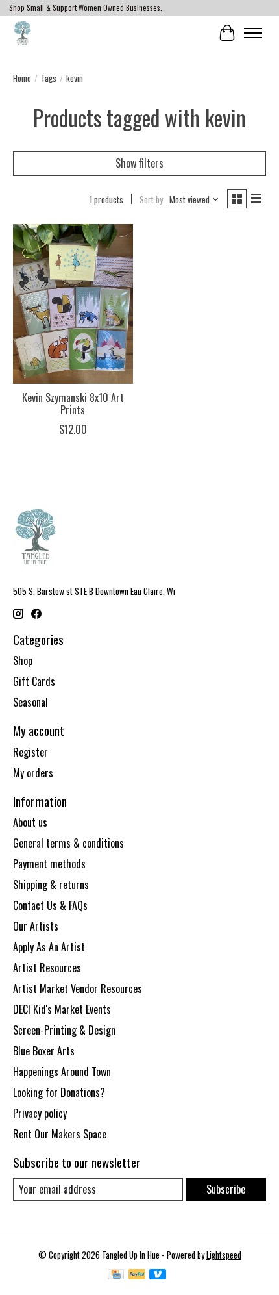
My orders (33, 773)
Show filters (139, 163)
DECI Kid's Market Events (62, 1009)
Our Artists (35, 926)
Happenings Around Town (62, 1071)
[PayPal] (136, 1275)
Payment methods (49, 864)
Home (22, 77)
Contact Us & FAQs (50, 905)
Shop (22, 660)
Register (30, 752)
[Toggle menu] (253, 33)
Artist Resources (47, 967)
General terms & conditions (68, 843)
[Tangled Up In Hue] (22, 32)
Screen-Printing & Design (64, 1030)
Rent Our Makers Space (59, 1134)
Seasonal (30, 702)
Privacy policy (40, 1113)
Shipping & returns (51, 884)
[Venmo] (157, 1275)
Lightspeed (223, 1254)
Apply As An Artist (49, 947)
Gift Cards (34, 681)
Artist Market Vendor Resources (77, 988)
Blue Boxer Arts (44, 1051)
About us (30, 822)
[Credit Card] (116, 1275)
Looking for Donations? (59, 1092)
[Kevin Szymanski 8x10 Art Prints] (73, 304)
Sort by (151, 199)
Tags (48, 77)
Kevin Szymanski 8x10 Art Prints (73, 404)
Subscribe (225, 1189)
